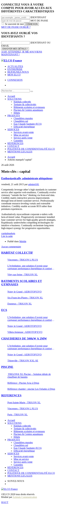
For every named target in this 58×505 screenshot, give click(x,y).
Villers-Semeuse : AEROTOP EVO (24, 332)
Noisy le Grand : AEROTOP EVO (24, 291)
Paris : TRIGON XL (17, 414)
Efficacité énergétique (24, 450)
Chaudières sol (21, 445)
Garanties (18, 464)
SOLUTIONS (14, 423)
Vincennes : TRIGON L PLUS (22, 259)
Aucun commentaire (11, 246)
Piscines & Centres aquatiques (28, 434)
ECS (4, 310)
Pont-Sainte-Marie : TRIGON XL (24, 402)
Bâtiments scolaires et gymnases (29, 431)
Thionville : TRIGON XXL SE (22, 360)
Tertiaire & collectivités (25, 428)
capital (4, 233)
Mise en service (21, 459)
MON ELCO (14, 74)
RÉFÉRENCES (15, 467)
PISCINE (7, 367)
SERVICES (13, 453)
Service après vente (23, 462)
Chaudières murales (23, 442)
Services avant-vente (24, 456)
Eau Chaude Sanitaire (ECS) (28, 448)
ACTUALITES (15, 66)
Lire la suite (7, 236)
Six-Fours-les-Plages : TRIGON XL (25, 297)
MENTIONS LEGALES (19, 475)
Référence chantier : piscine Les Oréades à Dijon (31, 389)
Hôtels (17, 437)
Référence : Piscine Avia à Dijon (23, 383)
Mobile (22, 241)
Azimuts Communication (25, 497)
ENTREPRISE (14, 69)
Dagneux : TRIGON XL (19, 303)
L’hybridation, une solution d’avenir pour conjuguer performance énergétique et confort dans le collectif (29, 267)
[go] (31, 91)
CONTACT (13, 470)
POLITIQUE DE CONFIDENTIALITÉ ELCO (31, 473)
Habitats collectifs (22, 426)
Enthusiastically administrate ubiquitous (26, 178)
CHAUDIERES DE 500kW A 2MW (24, 338)
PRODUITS (13, 439)
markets (11, 233)
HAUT (4, 502)
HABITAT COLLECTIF (17, 252)
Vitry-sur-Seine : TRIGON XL (22, 274)
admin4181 (33, 184)
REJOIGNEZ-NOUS (18, 72)
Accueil (11, 420)
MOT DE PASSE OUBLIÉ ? (15, 27)
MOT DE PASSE (39, 20)
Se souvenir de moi (14, 24)
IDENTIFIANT (38, 17)
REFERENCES (11, 395)
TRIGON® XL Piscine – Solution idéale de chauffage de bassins (29, 375)
